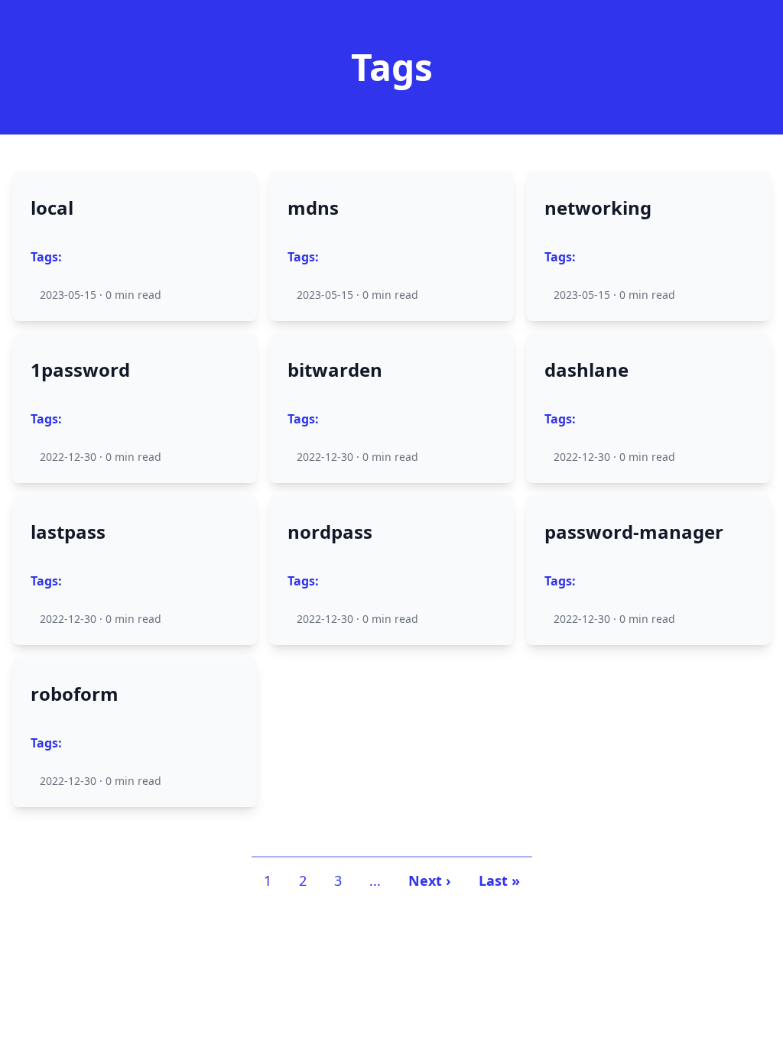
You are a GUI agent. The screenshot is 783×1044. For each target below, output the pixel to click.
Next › (429, 880)
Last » (499, 880)
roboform (75, 694)
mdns (313, 208)
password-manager (633, 532)
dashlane (586, 370)
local (52, 208)
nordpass (330, 532)
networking (597, 208)
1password (80, 370)
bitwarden (335, 370)
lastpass (68, 532)
